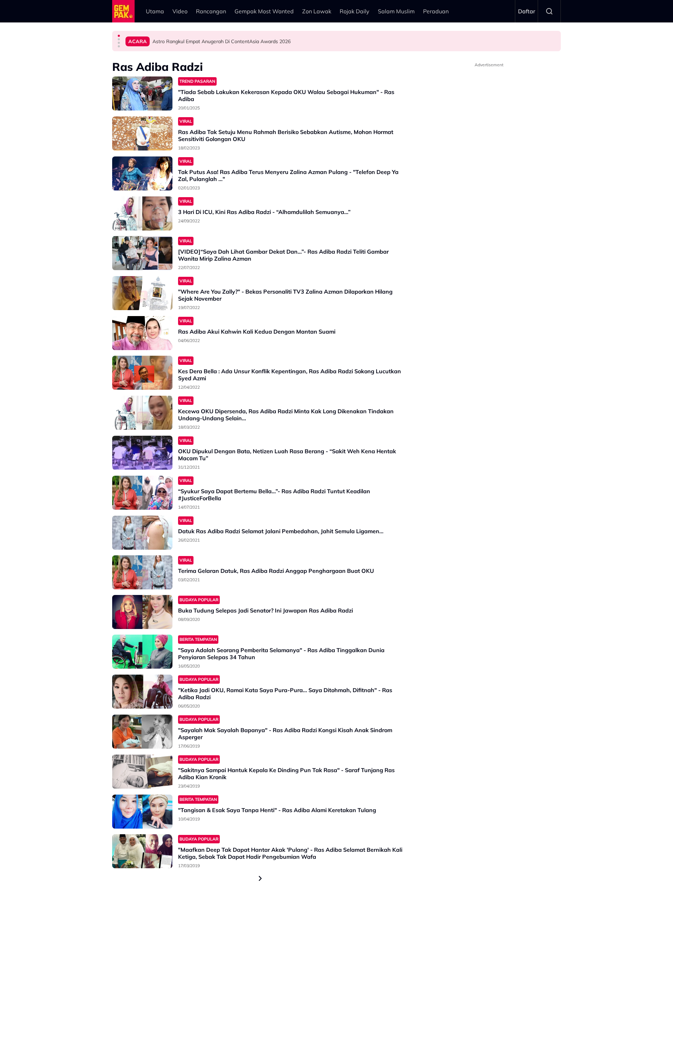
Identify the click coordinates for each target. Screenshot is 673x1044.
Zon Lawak (316, 11)
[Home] (123, 11)
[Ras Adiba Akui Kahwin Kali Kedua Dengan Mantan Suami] (142, 333)
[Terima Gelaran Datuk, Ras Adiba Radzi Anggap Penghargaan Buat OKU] (142, 572)
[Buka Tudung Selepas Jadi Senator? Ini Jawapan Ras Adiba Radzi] (142, 612)
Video (180, 11)
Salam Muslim (396, 11)
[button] (119, 36)
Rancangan (211, 11)
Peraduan (436, 11)
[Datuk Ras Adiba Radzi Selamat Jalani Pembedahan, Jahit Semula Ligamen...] (142, 533)
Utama (155, 11)
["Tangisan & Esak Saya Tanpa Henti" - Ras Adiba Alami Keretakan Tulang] (142, 812)
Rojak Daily (354, 11)
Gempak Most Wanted (264, 11)
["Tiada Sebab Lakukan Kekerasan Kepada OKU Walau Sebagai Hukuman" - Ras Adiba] (142, 93)
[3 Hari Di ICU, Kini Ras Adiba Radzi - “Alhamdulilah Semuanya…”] (142, 213)
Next (260, 878)
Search (549, 11)
